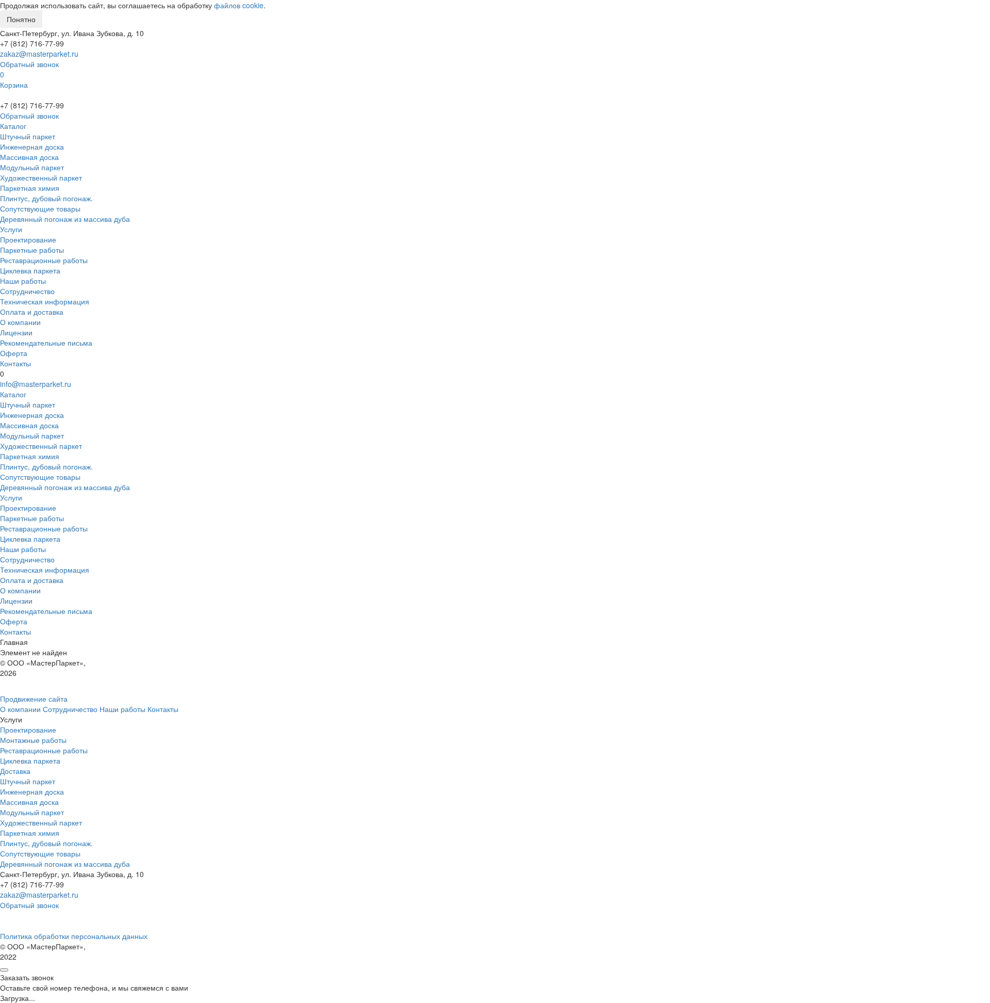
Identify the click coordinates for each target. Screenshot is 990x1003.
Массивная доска (29, 157)
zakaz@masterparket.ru (39, 53)
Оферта (13, 353)
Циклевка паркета (30, 270)
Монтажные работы (33, 740)
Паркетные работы (32, 250)
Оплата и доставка (31, 311)
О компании (20, 322)
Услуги (11, 229)
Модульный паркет (32, 167)
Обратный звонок (29, 64)
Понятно (21, 19)
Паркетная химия (29, 188)
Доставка (15, 771)
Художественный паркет (41, 177)
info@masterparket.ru (35, 384)
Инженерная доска (32, 146)
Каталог (13, 126)
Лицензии (16, 332)
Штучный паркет (27, 136)
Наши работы (23, 281)
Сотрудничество (27, 291)
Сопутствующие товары (40, 208)
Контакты (15, 363)
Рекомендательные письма (46, 342)
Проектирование (28, 239)
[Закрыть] (4, 970)
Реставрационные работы (44, 260)
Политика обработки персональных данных (73, 936)
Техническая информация (44, 301)
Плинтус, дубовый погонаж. (46, 198)
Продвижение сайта (34, 698)
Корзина (14, 84)
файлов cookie (238, 5)
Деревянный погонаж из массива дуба (65, 219)
